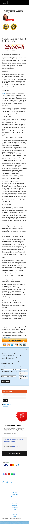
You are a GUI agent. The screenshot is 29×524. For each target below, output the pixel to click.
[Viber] (14, 474)
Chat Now (4, 3)
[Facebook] (3, 474)
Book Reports (14, 492)
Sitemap (14, 516)
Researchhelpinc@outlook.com (9, 482)
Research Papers (14, 507)
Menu (4, 33)
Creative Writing (14, 496)
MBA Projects (14, 503)
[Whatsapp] (11, 474)
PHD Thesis (14, 505)
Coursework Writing (14, 494)
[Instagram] (6, 474)
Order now (5, 406)
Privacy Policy (14, 514)
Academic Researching (14, 490)
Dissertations (14, 498)
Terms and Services (14, 512)
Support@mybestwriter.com (8, 481)
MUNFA (4, 93)
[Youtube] (9, 474)
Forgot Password (7, 404)
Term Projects (14, 509)
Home (14, 487)
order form (7, 337)
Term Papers (14, 501)
